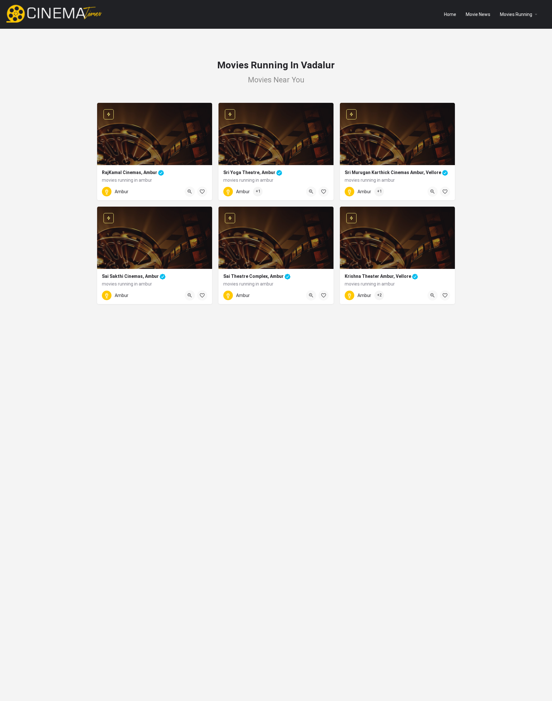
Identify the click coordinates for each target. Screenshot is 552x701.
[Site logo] (55, 13)
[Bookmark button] (202, 192)
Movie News (478, 14)
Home (450, 14)
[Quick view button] (190, 192)
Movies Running (516, 14)
